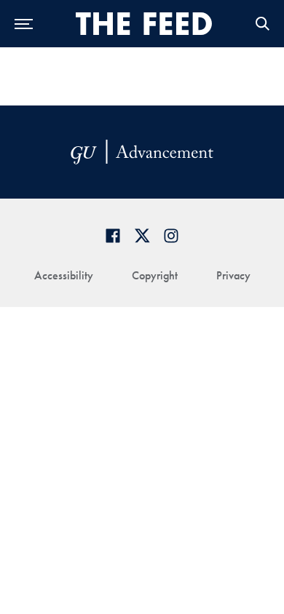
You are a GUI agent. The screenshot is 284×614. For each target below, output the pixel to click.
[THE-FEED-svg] (144, 23)
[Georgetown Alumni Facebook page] (113, 235)
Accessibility (63, 275)
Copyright (155, 275)
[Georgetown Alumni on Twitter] (142, 235)
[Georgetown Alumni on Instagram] (171, 235)
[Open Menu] (23, 23)
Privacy (233, 275)
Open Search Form (262, 23)
